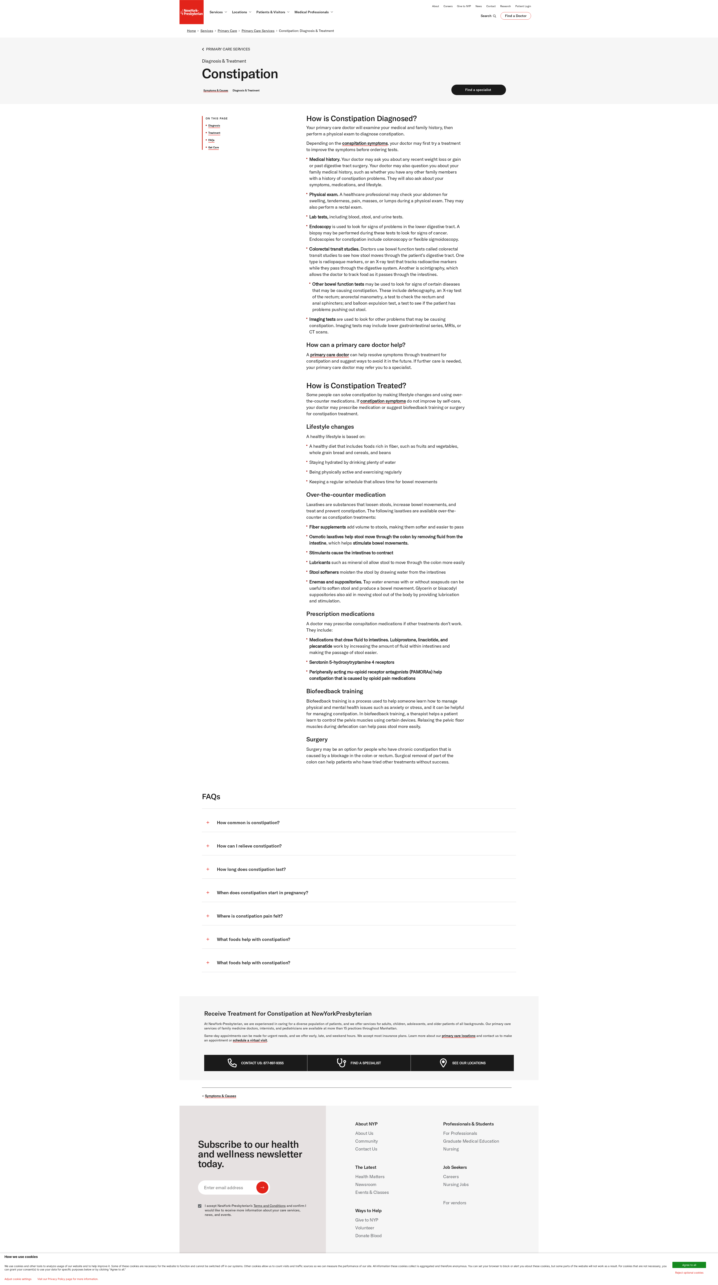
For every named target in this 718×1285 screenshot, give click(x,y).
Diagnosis (214, 125)
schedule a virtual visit (250, 1040)
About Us (364, 1133)
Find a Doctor (516, 17)
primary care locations (458, 1036)
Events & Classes (372, 1192)
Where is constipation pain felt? (250, 916)
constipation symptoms (383, 401)
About (435, 6)
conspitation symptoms (365, 143)
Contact (491, 6)
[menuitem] (262, 1063)
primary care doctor (329, 354)
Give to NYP (464, 6)
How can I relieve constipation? (249, 846)
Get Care (213, 147)
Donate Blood (368, 1235)
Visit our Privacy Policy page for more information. (67, 1279)
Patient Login (523, 6)
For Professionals (460, 1133)
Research (505, 6)
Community (366, 1141)
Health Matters (370, 1176)
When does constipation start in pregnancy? (262, 892)
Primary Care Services (258, 31)
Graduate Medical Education (471, 1141)
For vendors (454, 1202)
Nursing (451, 1149)
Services (206, 31)
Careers (448, 6)
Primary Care (227, 31)
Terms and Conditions (270, 1206)
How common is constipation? (248, 822)
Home (191, 31)
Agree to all (689, 1265)
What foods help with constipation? (253, 939)
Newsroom (365, 1184)
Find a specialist (478, 90)
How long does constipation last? (251, 869)
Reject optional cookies (689, 1272)
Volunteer (364, 1227)
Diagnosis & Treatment (246, 90)
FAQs (211, 140)
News (478, 6)
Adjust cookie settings (17, 1279)
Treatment (214, 132)
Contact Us (366, 1149)
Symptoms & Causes (215, 90)
